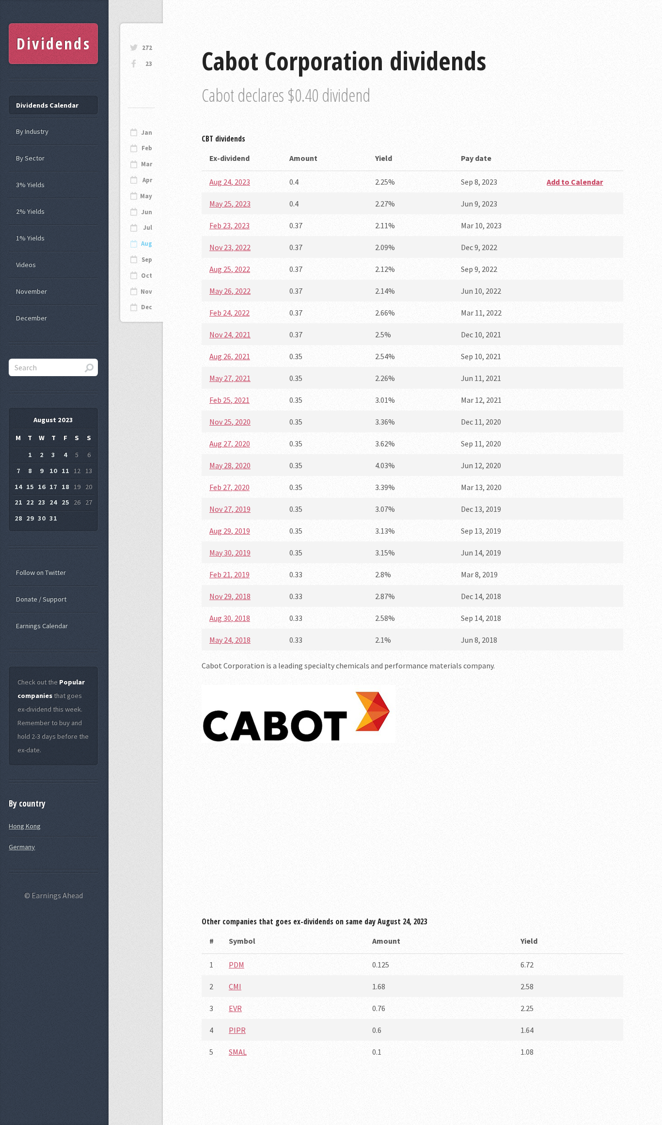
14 (18, 486)
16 (42, 486)
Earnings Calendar (42, 625)
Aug (146, 243)
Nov (146, 291)
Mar (146, 164)
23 (148, 64)
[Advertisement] (412, 833)
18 (65, 486)
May (146, 196)
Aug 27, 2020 (229, 443)
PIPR (237, 1030)
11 (65, 470)
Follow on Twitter (41, 572)
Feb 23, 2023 (229, 225)
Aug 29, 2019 (229, 531)
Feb (147, 148)
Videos (26, 264)
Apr (147, 180)
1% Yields (30, 238)
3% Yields (30, 184)
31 (53, 518)
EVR (235, 1008)
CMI (235, 986)
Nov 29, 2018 (230, 596)
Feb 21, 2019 (229, 574)
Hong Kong (25, 826)
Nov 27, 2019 (230, 509)
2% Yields (30, 211)
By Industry (32, 131)
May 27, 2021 (230, 378)
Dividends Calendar (47, 105)
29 (30, 518)
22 (30, 502)
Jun (146, 212)
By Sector (30, 158)
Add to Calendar (575, 182)
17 (53, 486)
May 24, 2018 (230, 640)
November (31, 291)
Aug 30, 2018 (229, 618)
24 (53, 502)
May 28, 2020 (230, 465)
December (31, 318)
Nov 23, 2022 (230, 247)
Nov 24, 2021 (230, 334)
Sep (147, 259)
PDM (236, 964)
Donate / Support (41, 599)
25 (65, 502)
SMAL (238, 1052)
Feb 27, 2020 (229, 487)
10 (53, 470)
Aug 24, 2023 (229, 182)
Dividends (53, 43)
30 (42, 518)
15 (30, 486)
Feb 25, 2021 (229, 400)
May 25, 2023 (230, 203)
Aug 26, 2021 (229, 356)
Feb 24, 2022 (229, 312)
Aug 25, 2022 (229, 269)
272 (147, 48)
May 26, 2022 (230, 291)
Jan (146, 132)
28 (18, 518)
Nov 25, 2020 (230, 422)
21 (18, 502)
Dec (146, 307)
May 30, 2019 (230, 552)
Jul (147, 227)
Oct (146, 275)
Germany (22, 846)
